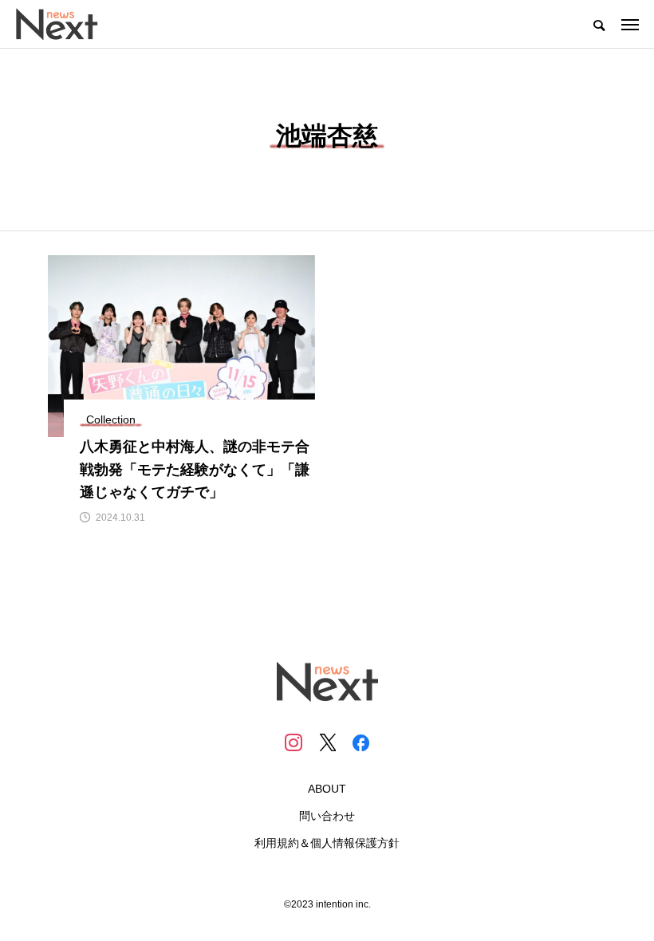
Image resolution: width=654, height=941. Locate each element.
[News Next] (66, 24)
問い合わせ (327, 815)
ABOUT (327, 788)
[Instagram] (293, 742)
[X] (327, 742)
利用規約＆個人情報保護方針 (327, 842)
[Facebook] (360, 742)
